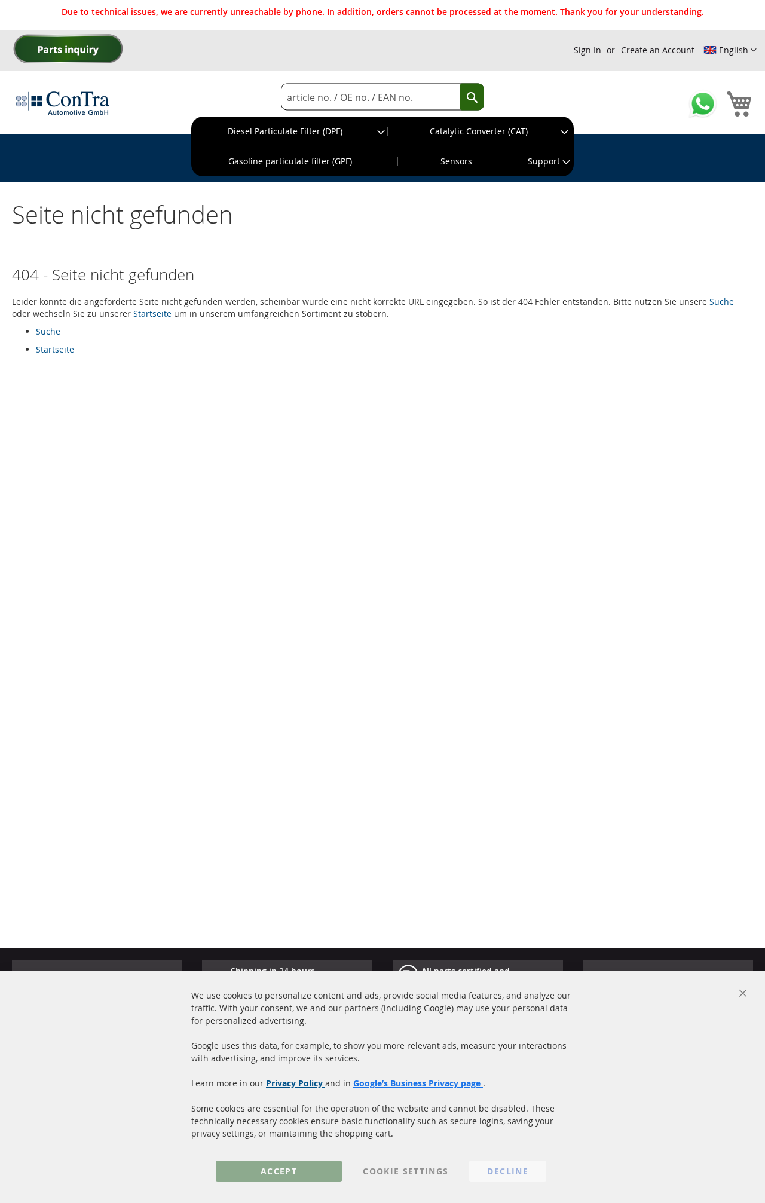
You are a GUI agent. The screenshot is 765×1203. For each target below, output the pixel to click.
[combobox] (382, 97)
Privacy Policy (295, 1083)
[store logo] (63, 103)
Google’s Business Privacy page (418, 1083)
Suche (721, 301)
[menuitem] (289, 131)
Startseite (152, 313)
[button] (730, 50)
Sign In (587, 50)
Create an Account (657, 50)
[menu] (382, 146)
